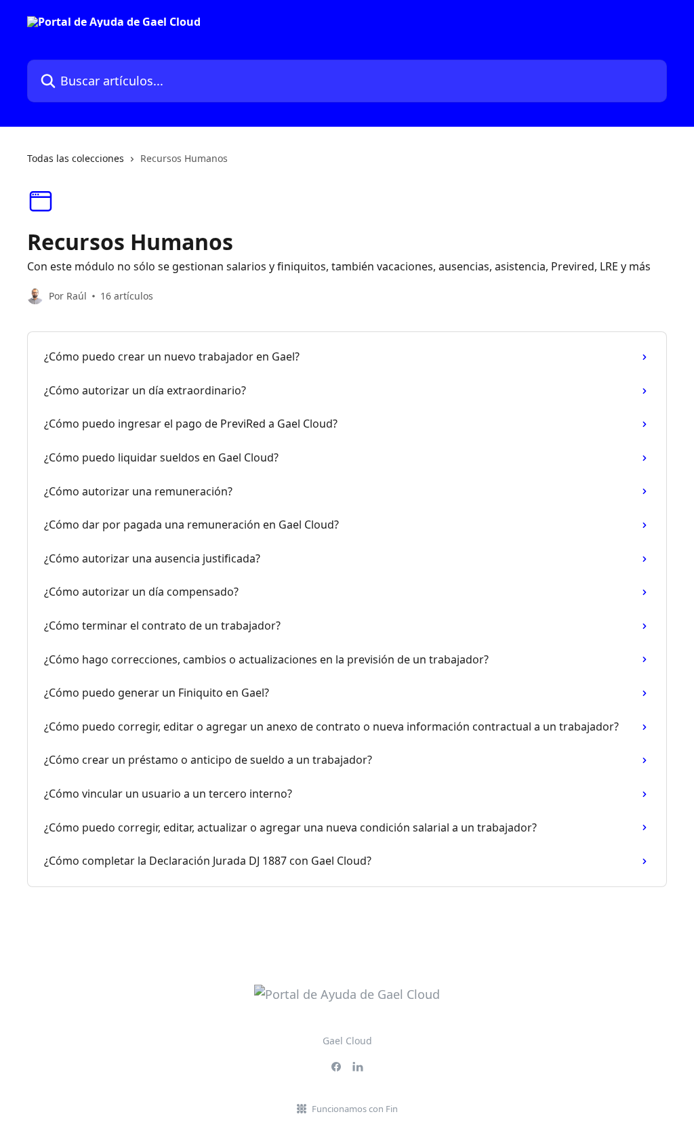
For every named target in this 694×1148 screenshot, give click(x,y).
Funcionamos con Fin (355, 1109)
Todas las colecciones (75, 158)
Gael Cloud (347, 1040)
